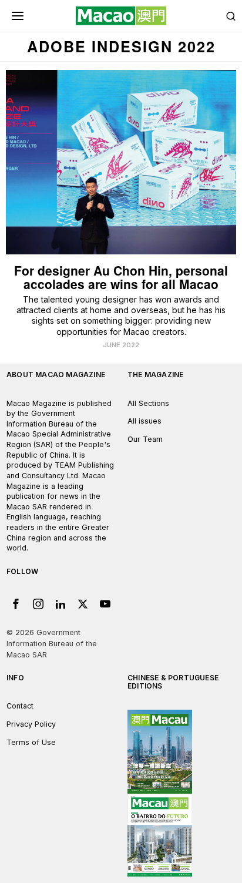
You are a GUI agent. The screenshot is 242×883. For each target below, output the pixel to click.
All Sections (148, 403)
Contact (19, 705)
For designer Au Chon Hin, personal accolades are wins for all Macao (121, 277)
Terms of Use (31, 742)
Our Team (145, 439)
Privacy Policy (31, 724)
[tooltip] (15, 604)
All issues (144, 421)
